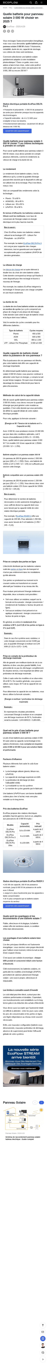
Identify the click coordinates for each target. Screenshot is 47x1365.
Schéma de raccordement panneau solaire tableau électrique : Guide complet (23, 1138)
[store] (36, 2)
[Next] (41, 1102)
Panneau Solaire (15, 1133)
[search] (30, 2)
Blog (10, 7)
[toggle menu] (41, 2)
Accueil (5, 7)
